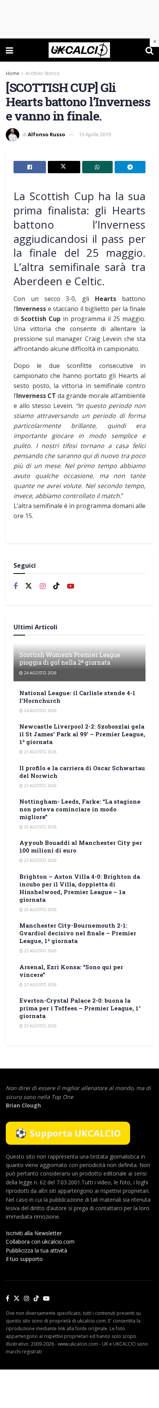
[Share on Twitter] (64, 167)
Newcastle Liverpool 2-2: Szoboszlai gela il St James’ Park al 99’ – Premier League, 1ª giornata (82, 734)
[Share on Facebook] (30, 167)
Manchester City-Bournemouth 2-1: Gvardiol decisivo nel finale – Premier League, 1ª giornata (77, 933)
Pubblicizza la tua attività (36, 1250)
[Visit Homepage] (79, 50)
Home (12, 73)
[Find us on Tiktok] (56, 586)
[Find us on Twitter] (28, 586)
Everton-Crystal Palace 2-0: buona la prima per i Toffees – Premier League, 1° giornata (80, 1008)
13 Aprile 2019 (95, 134)
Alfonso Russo (46, 134)
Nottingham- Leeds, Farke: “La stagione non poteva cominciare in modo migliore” (79, 809)
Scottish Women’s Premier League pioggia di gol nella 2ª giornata (69, 658)
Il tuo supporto (24, 1259)
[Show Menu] (9, 50)
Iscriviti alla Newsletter (34, 1233)
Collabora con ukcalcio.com (40, 1241)
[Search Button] (149, 50)
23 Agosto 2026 (40, 751)
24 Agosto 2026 (40, 673)
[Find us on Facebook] (15, 586)
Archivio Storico (42, 73)
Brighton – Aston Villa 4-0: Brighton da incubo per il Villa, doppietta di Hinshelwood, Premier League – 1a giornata (79, 888)
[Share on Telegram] (130, 167)
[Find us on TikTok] (36, 1298)
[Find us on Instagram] (43, 586)
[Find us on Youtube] (70, 586)
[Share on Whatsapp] (97, 167)
